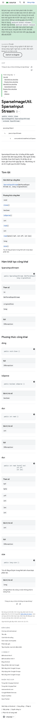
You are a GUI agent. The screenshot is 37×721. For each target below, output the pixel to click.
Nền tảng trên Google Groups (11, 668)
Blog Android (6, 662)
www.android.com (7, 689)
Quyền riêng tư (16, 709)
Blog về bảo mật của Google (10, 665)
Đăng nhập (31, 2)
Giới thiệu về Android (8, 706)
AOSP (3, 63)
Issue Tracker (6, 699)
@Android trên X (7, 655)
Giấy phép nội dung (26, 614)
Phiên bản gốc (6, 644)
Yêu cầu (4, 634)
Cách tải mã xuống (7, 637)
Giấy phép (6, 709)
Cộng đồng (20, 706)
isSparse (7, 215)
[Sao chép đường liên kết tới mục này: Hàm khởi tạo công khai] (30, 262)
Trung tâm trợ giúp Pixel (9, 686)
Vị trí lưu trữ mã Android (9, 631)
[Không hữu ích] (31, 70)
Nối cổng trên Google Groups (11, 675)
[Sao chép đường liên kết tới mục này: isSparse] (11, 376)
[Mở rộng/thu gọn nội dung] (14, 75)
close (6, 205)
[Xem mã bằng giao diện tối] (34, 274)
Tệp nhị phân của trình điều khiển (12, 647)
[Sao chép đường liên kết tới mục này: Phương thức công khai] (30, 337)
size (5, 246)
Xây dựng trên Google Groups (11, 671)
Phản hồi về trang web (10, 712)
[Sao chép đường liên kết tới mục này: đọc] (7, 408)
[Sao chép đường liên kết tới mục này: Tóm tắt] (12, 172)
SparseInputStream (11, 185)
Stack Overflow (6, 696)
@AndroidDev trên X (8, 659)
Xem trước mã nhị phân (9, 641)
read (5, 226)
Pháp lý (28, 706)
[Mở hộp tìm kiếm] (20, 2)
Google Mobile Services (9, 692)
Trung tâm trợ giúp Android (10, 683)
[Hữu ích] (31, 67)
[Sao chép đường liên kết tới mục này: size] (7, 554)
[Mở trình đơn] (3, 2)
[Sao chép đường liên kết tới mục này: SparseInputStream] (21, 268)
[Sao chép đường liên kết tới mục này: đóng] (8, 343)
